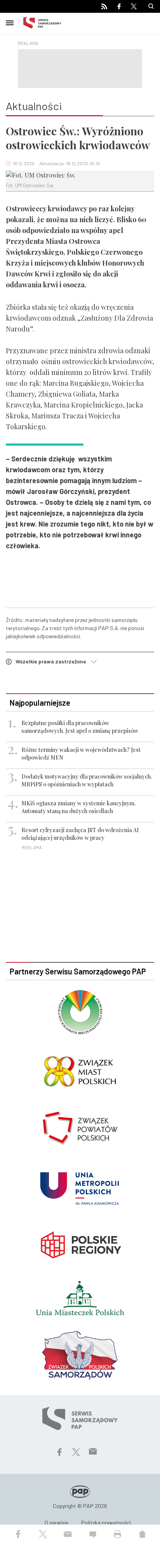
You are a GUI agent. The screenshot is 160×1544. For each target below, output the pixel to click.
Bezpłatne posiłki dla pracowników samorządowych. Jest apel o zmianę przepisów (79, 726)
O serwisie (56, 1522)
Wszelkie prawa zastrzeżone (53, 661)
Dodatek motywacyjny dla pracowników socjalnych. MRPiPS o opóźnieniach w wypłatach (86, 780)
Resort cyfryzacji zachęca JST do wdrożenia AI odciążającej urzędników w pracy (80, 833)
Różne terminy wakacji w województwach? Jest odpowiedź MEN (81, 753)
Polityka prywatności (106, 1522)
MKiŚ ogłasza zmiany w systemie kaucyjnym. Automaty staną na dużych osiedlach (78, 807)
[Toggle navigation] (9, 21)
